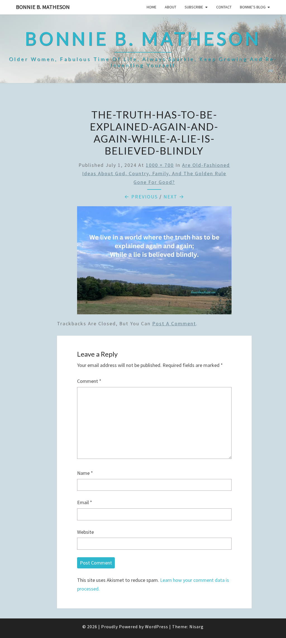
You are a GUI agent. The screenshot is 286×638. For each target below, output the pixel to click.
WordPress (156, 626)
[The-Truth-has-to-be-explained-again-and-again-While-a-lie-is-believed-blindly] (154, 262)
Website (85, 532)
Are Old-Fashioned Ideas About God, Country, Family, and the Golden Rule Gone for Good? (156, 173)
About (170, 7)
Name (85, 473)
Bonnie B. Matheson (43, 6)
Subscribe (194, 7)
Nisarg (196, 626)
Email (84, 502)
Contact (224, 7)
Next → (173, 196)
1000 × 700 (160, 165)
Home (151, 7)
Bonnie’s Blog (253, 7)
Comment (89, 381)
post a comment (174, 323)
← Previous (141, 196)
